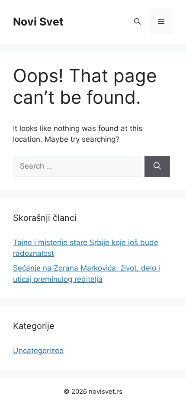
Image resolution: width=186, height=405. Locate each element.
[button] (137, 22)
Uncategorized (38, 350)
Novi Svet (38, 21)
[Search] (157, 166)
